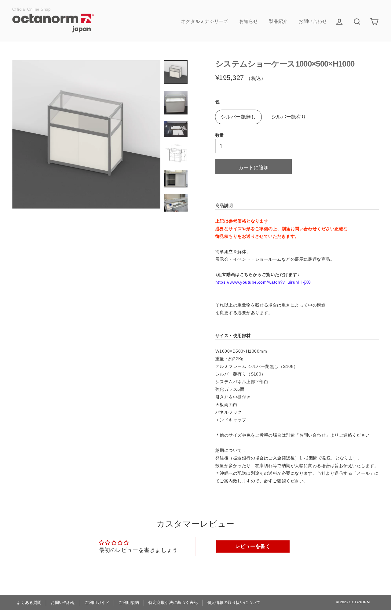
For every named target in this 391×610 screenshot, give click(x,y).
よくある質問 (29, 602)
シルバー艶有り (288, 116)
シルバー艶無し (238, 116)
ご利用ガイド (97, 602)
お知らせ (248, 21)
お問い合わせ (312, 21)
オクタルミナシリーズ (204, 21)
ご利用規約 (129, 602)
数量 (219, 135)
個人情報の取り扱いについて (234, 602)
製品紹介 (278, 21)
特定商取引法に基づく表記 (173, 602)
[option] (86, 134)
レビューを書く (252, 546)
